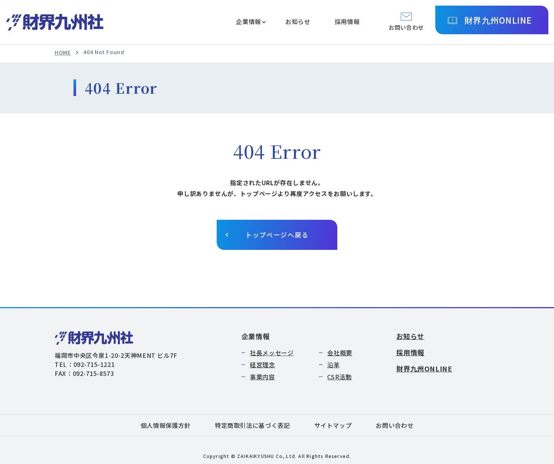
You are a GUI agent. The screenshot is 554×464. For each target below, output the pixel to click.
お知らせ (298, 21)
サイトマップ (333, 425)
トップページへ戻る (277, 234)
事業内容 (262, 376)
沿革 (333, 364)
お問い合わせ (394, 425)
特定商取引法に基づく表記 (252, 425)
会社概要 (339, 352)
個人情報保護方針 (166, 425)
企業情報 (248, 21)
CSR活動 (339, 376)
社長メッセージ (272, 352)
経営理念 (262, 364)
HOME (63, 52)
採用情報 (347, 21)
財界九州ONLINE (498, 20)
